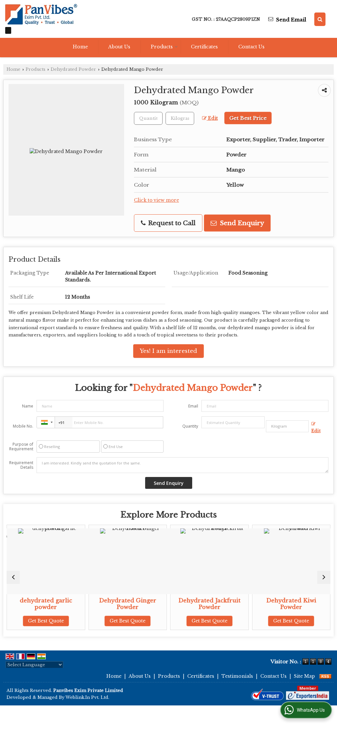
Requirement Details (21, 465)
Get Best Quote (40, 621)
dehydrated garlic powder (40, 604)
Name (27, 406)
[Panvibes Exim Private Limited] (41, 19)
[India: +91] (46, 422)
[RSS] (325, 676)
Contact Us (251, 47)
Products (162, 47)
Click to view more (156, 200)
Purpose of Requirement (21, 446)
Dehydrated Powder (73, 69)
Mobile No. (23, 426)
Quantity (190, 426)
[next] (323, 577)
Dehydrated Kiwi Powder (285, 604)
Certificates (204, 47)
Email (193, 406)
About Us (119, 47)
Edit (212, 118)
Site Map (304, 676)
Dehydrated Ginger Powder (121, 604)
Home (80, 47)
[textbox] (180, 118)
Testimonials (237, 676)
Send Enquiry (241, 223)
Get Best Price (248, 118)
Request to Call (170, 223)
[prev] (13, 577)
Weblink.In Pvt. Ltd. (87, 697)
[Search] (319, 19)
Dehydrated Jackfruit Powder (203, 604)
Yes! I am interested (168, 351)
